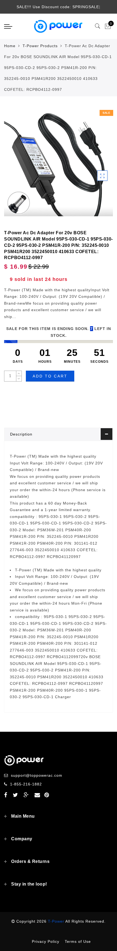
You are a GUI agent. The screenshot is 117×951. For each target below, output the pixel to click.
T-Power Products (40, 46)
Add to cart (50, 376)
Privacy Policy (45, 941)
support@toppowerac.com (36, 775)
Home (10, 46)
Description (21, 434)
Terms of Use (78, 941)
